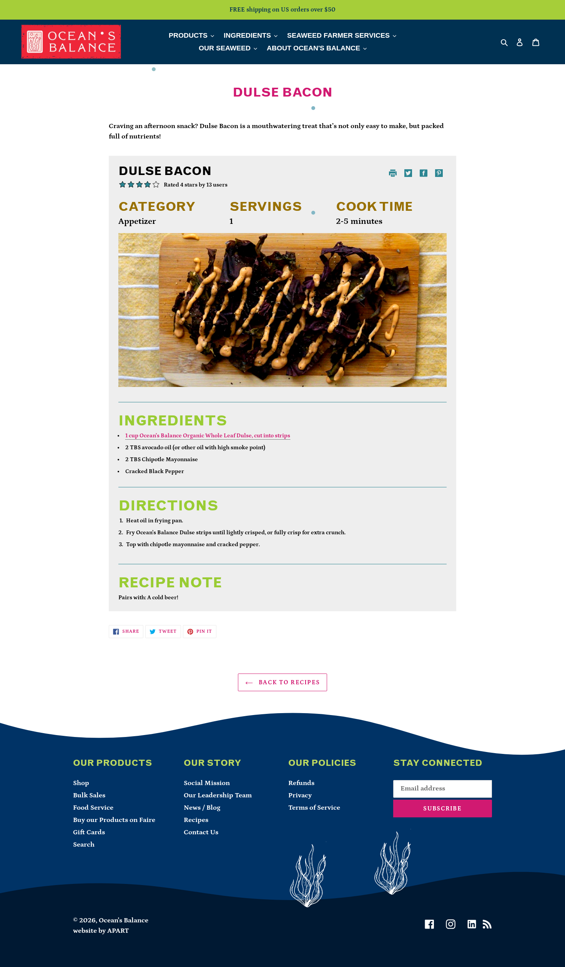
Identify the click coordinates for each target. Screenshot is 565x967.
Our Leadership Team (218, 795)
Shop (81, 783)
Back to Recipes (288, 682)
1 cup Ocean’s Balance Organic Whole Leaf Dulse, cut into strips (207, 435)
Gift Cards (89, 832)
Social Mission (207, 783)
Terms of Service (314, 808)
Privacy (300, 795)
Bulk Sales (89, 795)
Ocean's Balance (123, 920)
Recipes (196, 820)
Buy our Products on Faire (114, 820)
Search (84, 845)
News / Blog (202, 808)
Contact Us (201, 832)
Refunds (301, 783)
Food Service (93, 808)
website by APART (101, 931)
